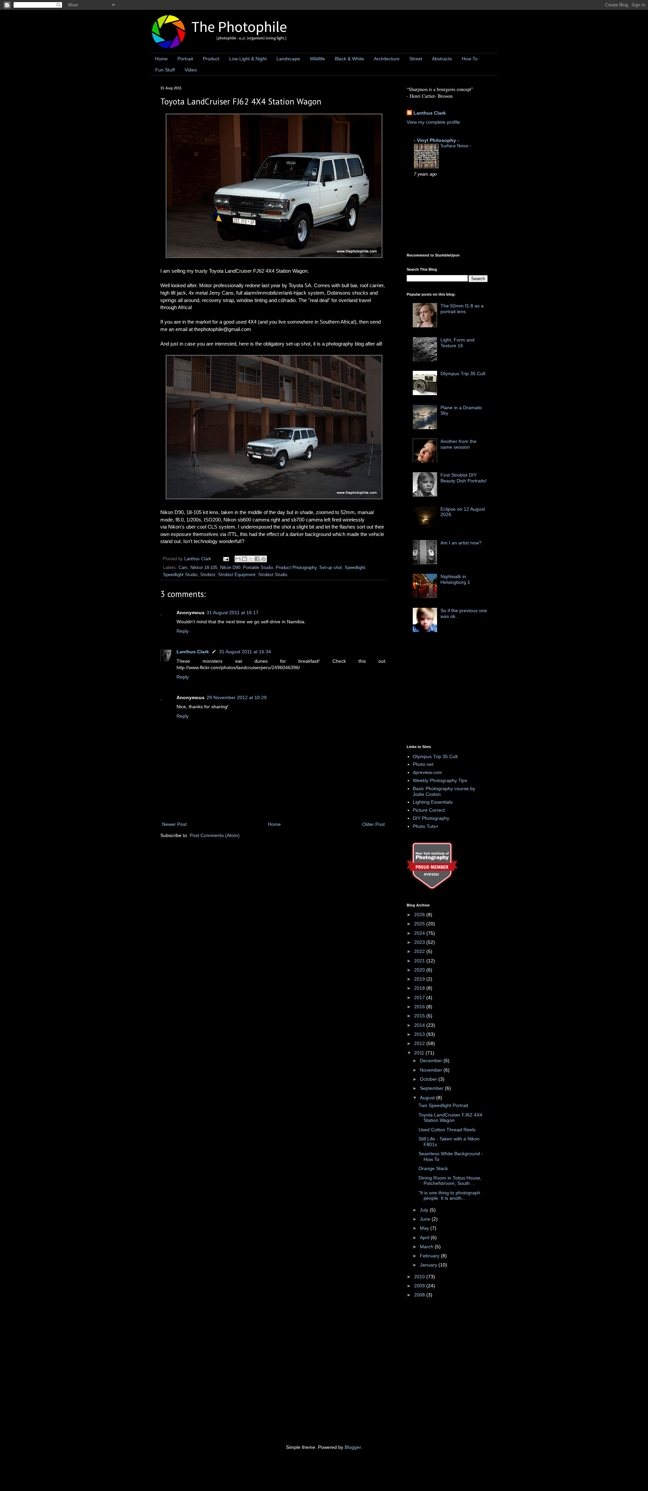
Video (191, 69)
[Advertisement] (457, 690)
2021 (420, 960)
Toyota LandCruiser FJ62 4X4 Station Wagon (450, 1117)
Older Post (373, 824)
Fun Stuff (165, 69)
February (430, 1255)
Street (415, 58)
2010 (420, 1276)
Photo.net (423, 764)
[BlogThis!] (244, 559)
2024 (420, 933)
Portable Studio (258, 567)
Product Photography (296, 567)
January (429, 1265)
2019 (420, 979)
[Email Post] (226, 559)
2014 (420, 1025)
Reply (183, 631)
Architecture (387, 58)
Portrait (185, 58)
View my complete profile (433, 122)
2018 (420, 988)
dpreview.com (427, 772)
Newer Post (174, 824)
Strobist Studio (272, 574)
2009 (420, 1285)
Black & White (349, 58)
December (431, 1060)
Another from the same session (458, 444)
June (426, 1219)
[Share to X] (250, 559)
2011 (420, 1052)
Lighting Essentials (433, 802)
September (432, 1088)
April (425, 1237)
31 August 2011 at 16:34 (245, 651)
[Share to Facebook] (257, 559)
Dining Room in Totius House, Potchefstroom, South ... (450, 1180)
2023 (420, 942)
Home (161, 58)
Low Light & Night (248, 58)
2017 (420, 997)
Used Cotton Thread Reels (447, 1129)
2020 (420, 970)
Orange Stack (433, 1168)
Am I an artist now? (461, 542)
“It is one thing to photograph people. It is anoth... (449, 1195)
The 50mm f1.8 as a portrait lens (462, 308)
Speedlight (355, 567)
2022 (420, 951)
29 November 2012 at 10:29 (237, 697)
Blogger (353, 1447)
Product (211, 58)
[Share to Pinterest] (263, 559)
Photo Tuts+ (425, 826)
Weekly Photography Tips (440, 780)
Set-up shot (330, 567)
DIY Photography (431, 818)
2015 (420, 1015)
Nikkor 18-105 (203, 567)
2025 (420, 923)
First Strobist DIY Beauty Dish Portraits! (463, 477)
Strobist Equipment (236, 574)
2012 (420, 1043)
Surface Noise (454, 145)
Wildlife (317, 58)
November (431, 1070)
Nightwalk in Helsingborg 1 (455, 579)
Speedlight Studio (180, 574)
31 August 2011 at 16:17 (233, 612)
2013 (420, 1034)
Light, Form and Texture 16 (457, 342)
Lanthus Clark (193, 651)
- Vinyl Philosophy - (436, 140)
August (428, 1097)
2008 (420, 1295)
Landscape (288, 58)
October (429, 1079)
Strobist (207, 574)
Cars (183, 567)
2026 (420, 914)
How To (470, 58)
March (427, 1246)
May (425, 1228)
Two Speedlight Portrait (443, 1105)
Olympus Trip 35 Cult (462, 373)
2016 (420, 1006)
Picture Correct (429, 810)
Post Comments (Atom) (215, 835)
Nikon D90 (230, 567)
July (425, 1210)
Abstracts (442, 58)
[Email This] (238, 559)
